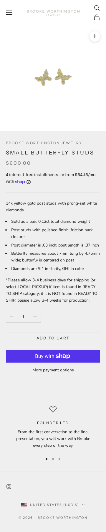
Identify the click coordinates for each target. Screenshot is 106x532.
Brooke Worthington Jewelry (44, 143)
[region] (53, 427)
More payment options (53, 370)
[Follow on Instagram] (9, 486)
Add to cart (53, 338)
